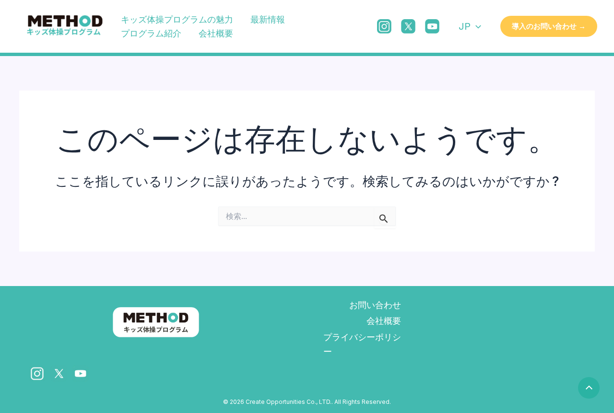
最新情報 (267, 19)
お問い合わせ (375, 305)
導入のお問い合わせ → (549, 26)
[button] (476, 26)
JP (465, 26)
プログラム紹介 (151, 33)
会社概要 (216, 33)
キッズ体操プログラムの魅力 (177, 19)
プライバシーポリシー (362, 344)
